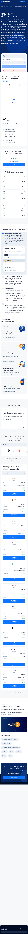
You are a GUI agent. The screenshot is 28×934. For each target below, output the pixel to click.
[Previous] (12, 431)
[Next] (15, 431)
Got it (14, 931)
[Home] (5, 2)
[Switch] (24, 59)
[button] (14, 253)
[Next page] (20, 692)
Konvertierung (13, 777)
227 (18, 692)
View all (13, 460)
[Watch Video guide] (14, 724)
